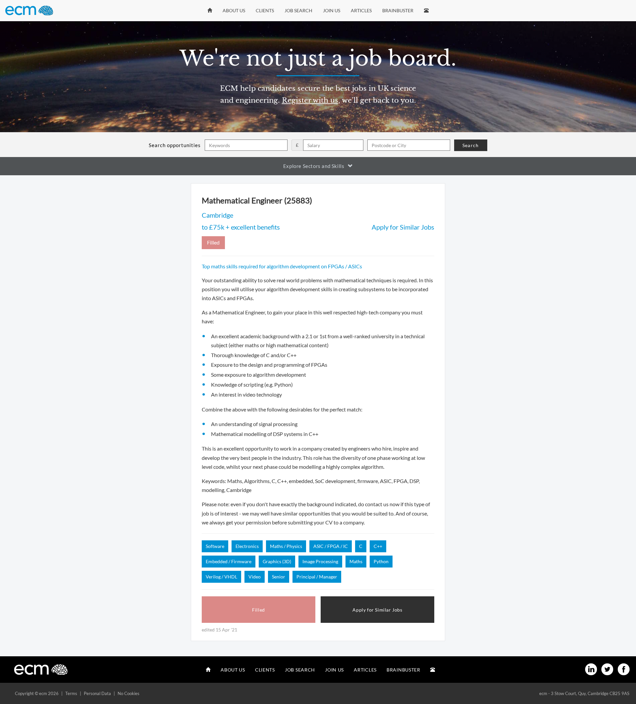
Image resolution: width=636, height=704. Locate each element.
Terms (71, 693)
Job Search (298, 10)
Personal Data (97, 693)
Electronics (247, 546)
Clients (265, 10)
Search (470, 145)
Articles (361, 10)
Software (215, 546)
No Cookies (128, 693)
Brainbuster (397, 10)
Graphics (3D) (277, 561)
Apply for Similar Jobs (403, 227)
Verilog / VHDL (221, 576)
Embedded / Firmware (228, 561)
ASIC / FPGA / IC (330, 546)
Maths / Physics (286, 546)
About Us (234, 10)
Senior (278, 576)
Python (381, 561)
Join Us (331, 10)
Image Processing (320, 561)
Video (254, 576)
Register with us (310, 100)
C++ (378, 546)
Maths (355, 561)
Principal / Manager (316, 576)
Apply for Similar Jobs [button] (377, 610)
